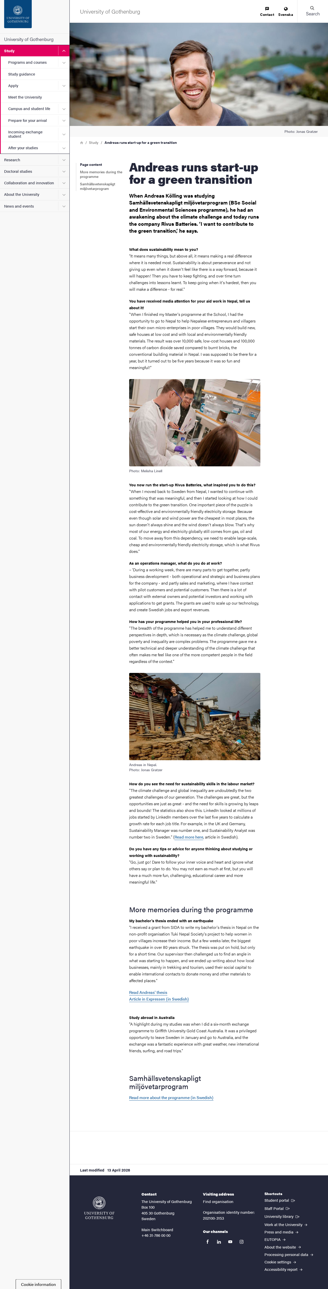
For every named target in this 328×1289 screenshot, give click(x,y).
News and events (19, 206)
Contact (267, 14)
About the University (21, 194)
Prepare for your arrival (27, 120)
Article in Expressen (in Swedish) (159, 999)
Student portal (280, 1200)
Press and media (279, 1231)
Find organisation (218, 1201)
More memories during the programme (101, 174)
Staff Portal (277, 1208)
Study (9, 50)
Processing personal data (286, 1254)
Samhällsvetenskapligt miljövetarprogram (97, 186)
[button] (312, 11)
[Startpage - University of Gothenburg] (34, 16)
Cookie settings (278, 1261)
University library (282, 1216)
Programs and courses (27, 62)
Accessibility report (281, 1269)
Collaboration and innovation (29, 182)
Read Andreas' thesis (148, 992)
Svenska (285, 14)
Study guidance (21, 74)
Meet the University (25, 97)
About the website (280, 1247)
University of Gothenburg (29, 39)
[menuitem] (267, 12)
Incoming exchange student (25, 134)
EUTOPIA (273, 1239)
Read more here (189, 837)
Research (12, 159)
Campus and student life (29, 108)
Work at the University (283, 1224)
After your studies (23, 147)
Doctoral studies (18, 171)
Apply (13, 85)
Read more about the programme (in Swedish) (171, 1097)
